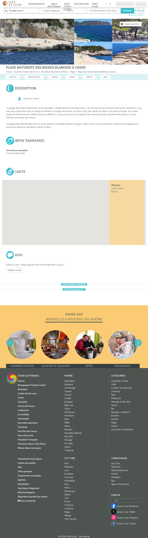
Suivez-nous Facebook (127, 506)
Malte (67, 422)
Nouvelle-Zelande (73, 433)
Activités (115, 415)
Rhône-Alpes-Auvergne (29, 448)
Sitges (67, 512)
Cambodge (69, 388)
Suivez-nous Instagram (127, 518)
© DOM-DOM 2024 (68, 536)
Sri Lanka (68, 443)
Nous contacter (28, 501)
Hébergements (36, 4)
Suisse (67, 447)
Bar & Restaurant (54, 5)
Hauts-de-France (26, 406)
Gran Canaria (70, 519)
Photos (12, 77)
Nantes (67, 494)
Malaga (67, 515)
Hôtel (113, 384)
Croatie (67, 398)
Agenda (22, 480)
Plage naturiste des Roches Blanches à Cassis (96, 72)
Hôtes (89, 77)
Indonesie (69, 415)
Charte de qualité (26, 463)
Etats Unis (68, 405)
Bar (112, 409)
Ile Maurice (69, 412)
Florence (68, 505)
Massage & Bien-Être (121, 402)
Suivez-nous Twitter (126, 512)
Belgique (68, 384)
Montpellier (69, 481)
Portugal (68, 440)
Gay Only (115, 463)
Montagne (116, 477)
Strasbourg (69, 491)
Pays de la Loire (25, 435)
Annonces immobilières (122, 429)
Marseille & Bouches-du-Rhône (54, 72)
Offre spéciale (25, 471)
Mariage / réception (120, 412)
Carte (72, 77)
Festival (114, 419)
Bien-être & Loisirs (67, 6)
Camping (115, 391)
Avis (105, 77)
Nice (66, 484)
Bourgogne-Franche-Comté (32, 385)
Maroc (67, 426)
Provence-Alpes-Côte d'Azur (26, 72)
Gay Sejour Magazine (28, 488)
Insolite (114, 474)
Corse (21, 398)
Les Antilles (23, 414)
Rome (67, 501)
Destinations (81, 4)
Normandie (23, 419)
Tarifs (54, 77)
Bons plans (95, 5)
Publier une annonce (125, 4)
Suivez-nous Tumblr (126, 523)
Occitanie (22, 427)
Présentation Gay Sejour (30, 459)
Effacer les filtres (137, 15)
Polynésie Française (28, 439)
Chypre (67, 395)
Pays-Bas (68, 436)
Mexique (68, 429)
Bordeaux (68, 474)
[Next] (134, 272)
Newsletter (23, 484)
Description (34, 77)
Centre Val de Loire (27, 393)
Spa (113, 481)
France (9, 72)
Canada (67, 391)
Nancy (67, 488)
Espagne (68, 402)
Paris (66, 463)
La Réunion (23, 410)
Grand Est (22, 402)
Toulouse (68, 477)
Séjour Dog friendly (120, 484)
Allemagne (69, 381)
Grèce (67, 409)
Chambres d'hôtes (119, 381)
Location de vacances (121, 388)
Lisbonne (68, 508)
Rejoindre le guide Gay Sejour (32, 496)
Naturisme (116, 467)
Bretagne (22, 389)
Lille (66, 498)
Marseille (68, 467)
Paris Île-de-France (27, 431)
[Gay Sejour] (12, 3)
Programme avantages (29, 476)
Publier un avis (14, 270)
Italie (66, 419)
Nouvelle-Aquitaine (28, 423)
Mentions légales (26, 492)
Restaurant (116, 398)
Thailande (69, 450)
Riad (113, 395)
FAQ (20, 467)
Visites (114, 426)
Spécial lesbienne (119, 470)
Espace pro (141, 4)
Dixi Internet (84, 536)
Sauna (114, 405)
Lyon (66, 470)
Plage (72, 72)
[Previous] (13, 272)
